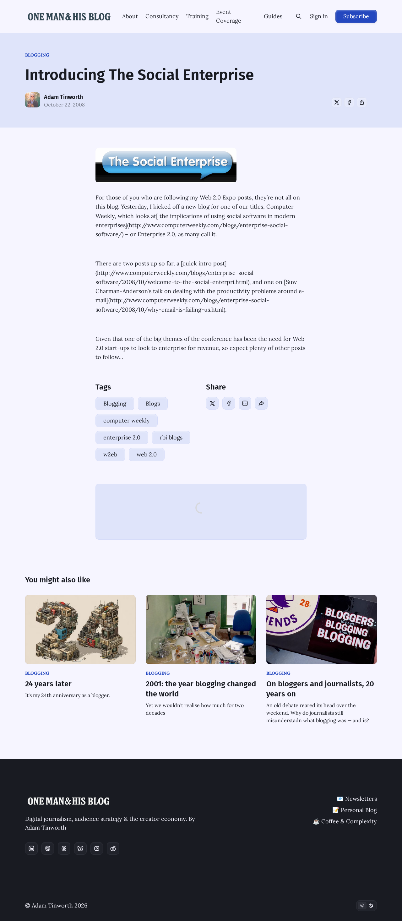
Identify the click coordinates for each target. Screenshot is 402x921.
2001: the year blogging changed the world (201, 688)
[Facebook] (349, 102)
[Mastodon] (47, 848)
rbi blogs (171, 437)
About (130, 16)
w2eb (110, 454)
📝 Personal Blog (354, 810)
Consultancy (162, 16)
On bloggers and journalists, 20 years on (320, 688)
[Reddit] (113, 848)
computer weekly (126, 420)
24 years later (48, 683)
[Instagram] (96, 848)
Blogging (37, 55)
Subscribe (356, 16)
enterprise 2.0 (121, 437)
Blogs (153, 403)
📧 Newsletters (357, 798)
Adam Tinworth (63, 97)
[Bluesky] (80, 848)
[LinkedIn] (245, 403)
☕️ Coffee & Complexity (345, 821)
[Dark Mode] (366, 905)
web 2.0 (147, 454)
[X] (337, 102)
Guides (273, 16)
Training (197, 16)
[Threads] (64, 848)
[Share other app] (362, 102)
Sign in (319, 16)
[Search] (298, 16)
